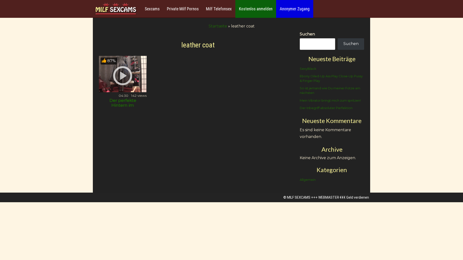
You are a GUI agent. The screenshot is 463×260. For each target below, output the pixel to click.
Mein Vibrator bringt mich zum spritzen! (330, 100)
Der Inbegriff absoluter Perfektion (326, 108)
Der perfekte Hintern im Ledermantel (123, 105)
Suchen (307, 34)
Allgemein (308, 180)
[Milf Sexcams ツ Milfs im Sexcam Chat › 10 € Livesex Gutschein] (115, 9)
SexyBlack (308, 69)
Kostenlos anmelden (255, 8)
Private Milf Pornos (183, 8)
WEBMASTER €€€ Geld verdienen (343, 197)
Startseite (218, 26)
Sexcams (152, 8)
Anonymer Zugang (295, 8)
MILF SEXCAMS (298, 197)
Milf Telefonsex (219, 8)
